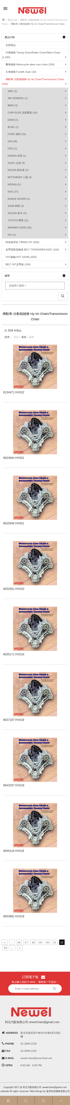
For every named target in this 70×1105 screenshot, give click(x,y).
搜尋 (7, 275)
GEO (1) (12, 148)
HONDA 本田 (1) (17, 155)
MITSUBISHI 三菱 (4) (20, 177)
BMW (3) (13, 105)
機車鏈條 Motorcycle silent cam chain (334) (30, 64)
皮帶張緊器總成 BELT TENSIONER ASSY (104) (32, 249)
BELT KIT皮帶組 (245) (18, 264)
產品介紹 (12, 20)
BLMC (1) (13, 127)
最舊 (31, 337)
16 (18, 942)
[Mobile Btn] (5, 6)
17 (26, 942)
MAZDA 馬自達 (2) (18, 170)
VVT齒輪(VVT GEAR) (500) (21, 256)
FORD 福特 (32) (17, 134)
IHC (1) (12, 234)
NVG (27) (13, 191)
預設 (16, 337)
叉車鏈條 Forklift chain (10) (21, 71)
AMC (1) (12, 91)
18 (33, 942)
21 (54, 942)
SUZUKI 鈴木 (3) (17, 213)
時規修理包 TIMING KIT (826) (22, 242)
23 (5, 947)
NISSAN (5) (14, 184)
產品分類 (10, 37)
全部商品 (11, 45)
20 (47, 942)
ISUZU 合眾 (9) (16, 162)
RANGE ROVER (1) (19, 198)
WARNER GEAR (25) (20, 227)
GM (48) (12, 141)
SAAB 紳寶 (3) (16, 205)
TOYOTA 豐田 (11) (18, 220)
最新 (23, 337)
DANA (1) (13, 119)
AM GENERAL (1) (18, 98)
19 (40, 942)
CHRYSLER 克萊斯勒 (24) (22, 112)
